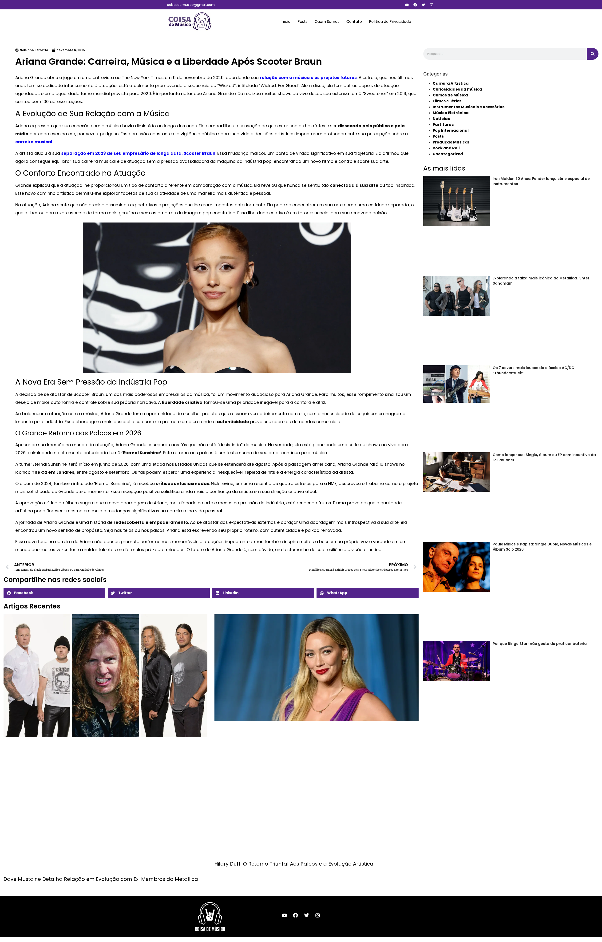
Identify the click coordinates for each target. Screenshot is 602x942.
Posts (302, 21)
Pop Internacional (451, 130)
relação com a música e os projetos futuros (308, 77)
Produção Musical (451, 142)
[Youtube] (406, 4)
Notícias (441, 118)
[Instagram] (431, 4)
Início (285, 21)
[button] (55, 593)
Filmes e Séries (447, 101)
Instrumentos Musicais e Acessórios (468, 107)
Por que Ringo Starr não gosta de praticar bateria (540, 643)
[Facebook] (415, 4)
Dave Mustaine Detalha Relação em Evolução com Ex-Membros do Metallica (101, 879)
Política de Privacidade (390, 21)
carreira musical (33, 142)
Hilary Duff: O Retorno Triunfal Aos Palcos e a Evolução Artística (293, 863)
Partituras (443, 124)
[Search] (592, 54)
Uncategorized (448, 154)
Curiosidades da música (457, 89)
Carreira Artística (451, 83)
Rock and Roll (446, 148)
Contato (354, 21)
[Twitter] (423, 4)
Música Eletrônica (451, 112)
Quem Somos (327, 21)
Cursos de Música (450, 95)
